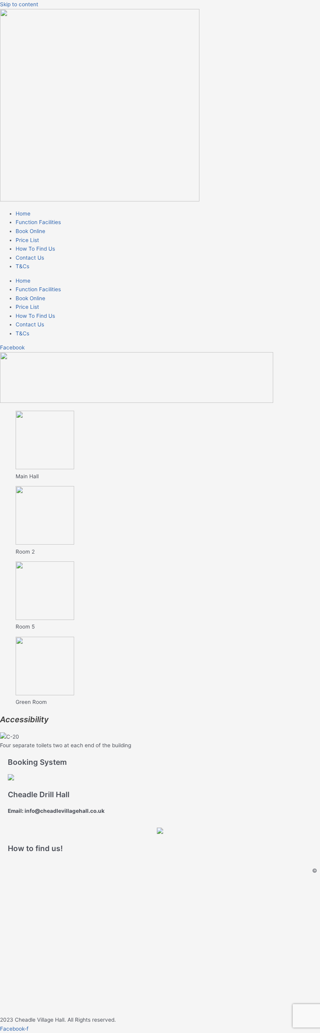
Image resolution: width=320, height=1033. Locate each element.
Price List (27, 240)
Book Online (30, 231)
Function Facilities (38, 222)
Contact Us (30, 258)
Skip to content (19, 4)
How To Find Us (35, 249)
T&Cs (22, 266)
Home (23, 213)
